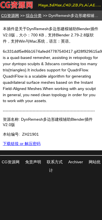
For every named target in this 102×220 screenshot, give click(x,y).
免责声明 (33, 162)
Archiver (75, 162)
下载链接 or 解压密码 (22, 143)
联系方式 (55, 162)
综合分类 (34, 15)
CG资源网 (10, 15)
